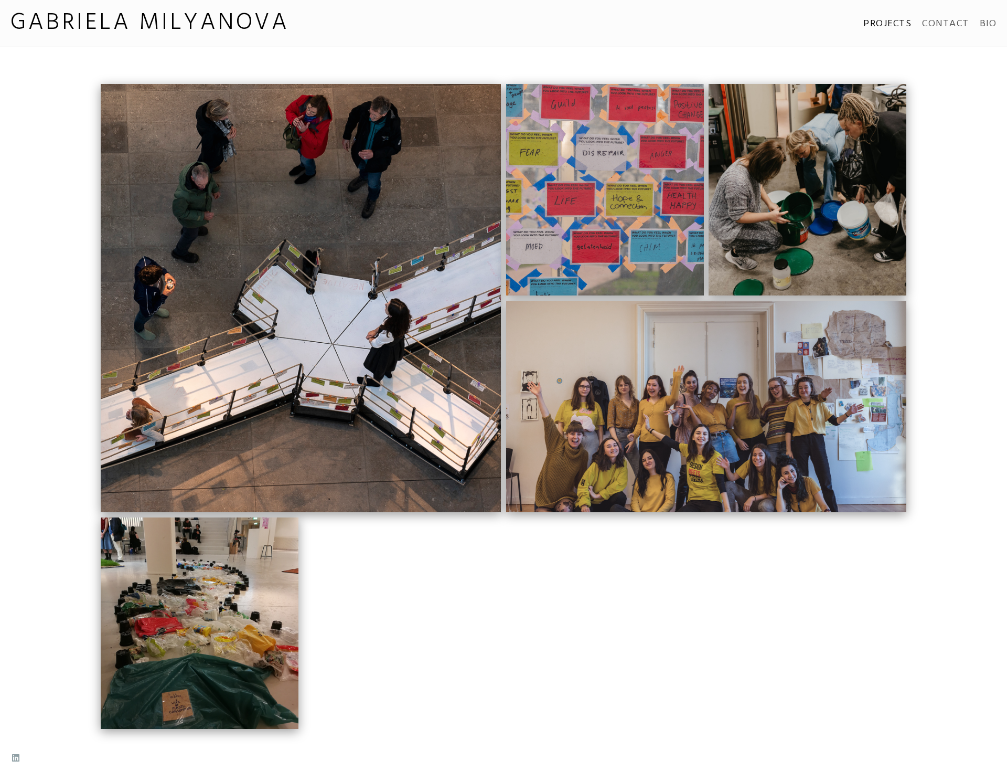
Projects (887, 23)
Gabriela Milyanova (149, 23)
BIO (988, 23)
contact (945, 23)
